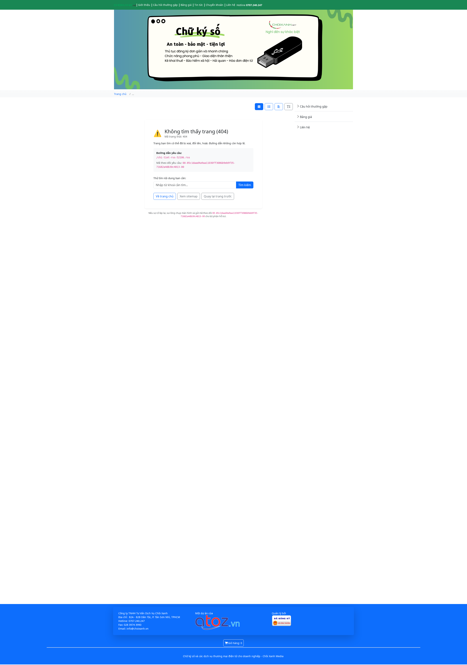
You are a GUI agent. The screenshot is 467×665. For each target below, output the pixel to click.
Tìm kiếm (244, 185)
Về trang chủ (164, 196)
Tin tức (198, 5)
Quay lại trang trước (218, 196)
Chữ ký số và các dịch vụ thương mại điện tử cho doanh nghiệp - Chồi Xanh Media (233, 656)
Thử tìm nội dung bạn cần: (169, 178)
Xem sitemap (189, 196)
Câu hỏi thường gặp (165, 5)
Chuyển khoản (214, 5)
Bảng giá (186, 5)
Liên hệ (230, 5)
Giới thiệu (144, 5)
